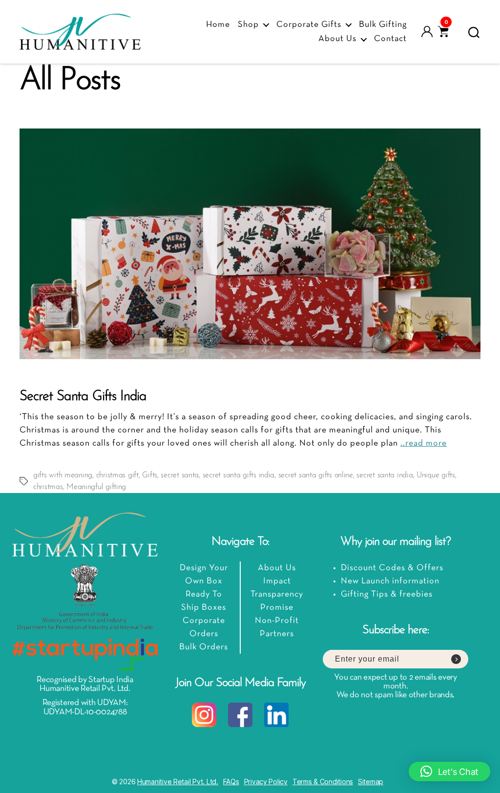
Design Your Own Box (204, 574)
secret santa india (384, 475)
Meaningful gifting (96, 487)
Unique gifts (436, 475)
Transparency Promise (276, 601)
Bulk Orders (203, 647)
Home (218, 25)
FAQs (231, 781)
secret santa (180, 475)
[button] (449, 771)
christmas (48, 487)
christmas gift (117, 475)
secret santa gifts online (315, 475)
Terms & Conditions (322, 781)
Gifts (149, 475)
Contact (390, 39)
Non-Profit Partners (277, 627)
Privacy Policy (266, 781)
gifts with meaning (62, 475)
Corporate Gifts (308, 25)
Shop (248, 25)
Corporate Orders (204, 627)
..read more (423, 443)
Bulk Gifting (383, 25)
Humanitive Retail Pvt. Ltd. (177, 781)
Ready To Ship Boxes (203, 601)
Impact (277, 581)
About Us (337, 39)
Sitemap (370, 781)
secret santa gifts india (239, 475)
